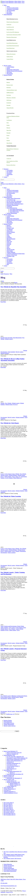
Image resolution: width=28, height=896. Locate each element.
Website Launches (15, 784)
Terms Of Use (9, 892)
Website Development (11, 54)
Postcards (8, 105)
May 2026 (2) (9, 806)
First (7, 714)
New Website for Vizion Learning (11, 496)
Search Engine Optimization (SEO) (14, 34)
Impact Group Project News (14, 752)
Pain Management (17, 337)
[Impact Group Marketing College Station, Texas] (12, 1)
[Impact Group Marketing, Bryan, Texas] (13, 834)
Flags (8, 122)
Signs (8, 137)
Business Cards (10, 84)
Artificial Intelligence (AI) (10, 793)
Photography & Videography (14, 778)
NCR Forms (9, 100)
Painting (2, 478)
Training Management (9, 724)
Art (19, 476)
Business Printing (8, 720)
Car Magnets (9, 120)
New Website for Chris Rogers (10, 423)
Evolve (2, 474)
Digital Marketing (8, 721)
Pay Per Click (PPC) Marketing (13, 32)
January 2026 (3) (10, 812)
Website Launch (9, 339)
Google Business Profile (13, 766)
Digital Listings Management (12, 21)
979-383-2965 (4, 883)
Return (15, 282)
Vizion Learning (11, 552)
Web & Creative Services (9, 725)
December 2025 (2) (10, 813)
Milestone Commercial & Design (19, 695)
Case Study (7, 790)
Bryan (2, 476)
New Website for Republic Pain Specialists (13, 287)
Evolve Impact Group (10, 474)
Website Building (13, 475)
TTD (10, 627)
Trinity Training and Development (9, 626)
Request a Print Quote (11, 165)
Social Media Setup (10, 48)
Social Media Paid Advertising (13, 45)
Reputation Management (12, 37)
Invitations (9, 102)
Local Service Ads (10, 27)
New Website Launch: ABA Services (12, 858)
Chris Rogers (24, 476)
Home (2, 273)
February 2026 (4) (10, 810)
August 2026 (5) (10, 802)
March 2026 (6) (9, 809)
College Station (7, 476)
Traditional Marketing (9, 791)
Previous (10, 714)
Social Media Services (9, 723)
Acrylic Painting (9, 478)
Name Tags (9, 130)
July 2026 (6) (9, 804)
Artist (16, 476)
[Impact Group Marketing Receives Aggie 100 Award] (10, 846)
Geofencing (9, 24)
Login (2, 182)
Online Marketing (10, 29)
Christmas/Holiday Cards (12, 90)
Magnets (8, 127)
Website (2, 403)
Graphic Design (10, 56)
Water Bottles (9, 143)
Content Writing (10, 59)
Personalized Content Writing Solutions (17, 758)
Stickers (8, 140)
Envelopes (9, 95)
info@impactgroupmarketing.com (9, 885)
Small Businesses (11, 768)
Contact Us (9, 158)
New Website (8, 403)
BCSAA (15, 404)
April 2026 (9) (9, 808)
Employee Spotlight (12, 754)
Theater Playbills (10, 107)
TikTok (12, 772)
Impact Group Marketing (11, 751)
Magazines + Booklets (11, 97)
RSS (5, 802)
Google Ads (10, 767)
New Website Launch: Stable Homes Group (14, 854)
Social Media (8, 770)
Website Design (9, 404)
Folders (8, 125)
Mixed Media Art (17, 478)
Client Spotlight (11, 351)
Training (17, 551)
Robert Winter (20, 626)
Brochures (9, 87)
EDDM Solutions (10, 92)
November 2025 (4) (10, 814)
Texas (13, 476)
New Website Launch (6, 695)
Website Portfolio (5, 353)
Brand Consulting (9, 776)
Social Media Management (12, 43)
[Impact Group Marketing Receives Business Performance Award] (18, 846)
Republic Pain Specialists (6, 337)
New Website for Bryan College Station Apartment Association (12, 359)
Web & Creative (19, 351)
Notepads (8, 132)
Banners (8, 82)
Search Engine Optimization (10, 869)
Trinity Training (4, 627)
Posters (8, 135)
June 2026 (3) (9, 805)
